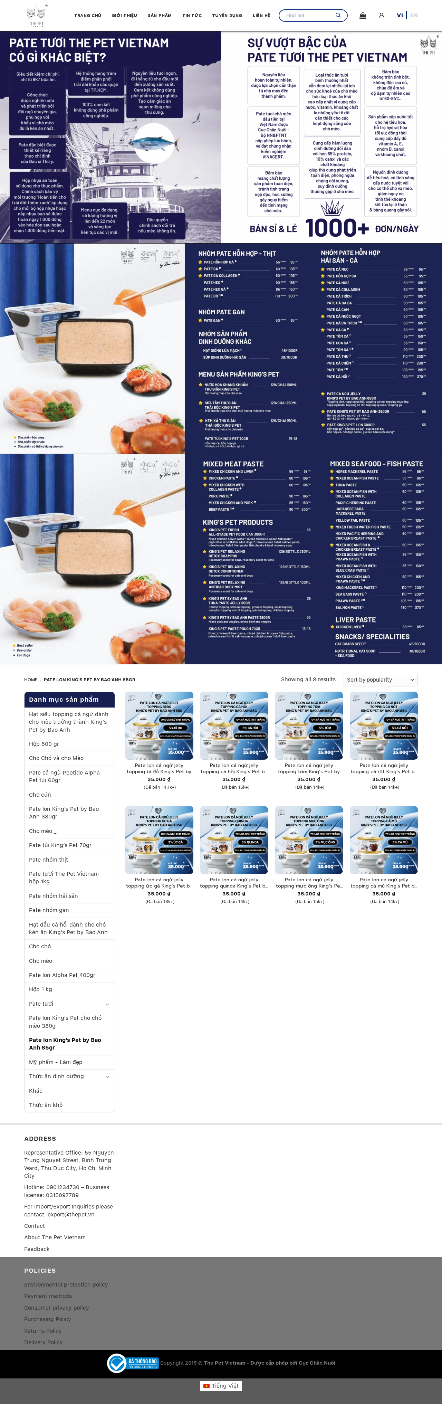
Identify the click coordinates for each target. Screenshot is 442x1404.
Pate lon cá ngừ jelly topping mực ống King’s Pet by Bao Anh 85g (309, 883)
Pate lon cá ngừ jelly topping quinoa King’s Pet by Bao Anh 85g (234, 883)
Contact (34, 1226)
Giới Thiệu (124, 15)
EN (414, 15)
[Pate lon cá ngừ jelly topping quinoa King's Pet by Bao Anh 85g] (234, 840)
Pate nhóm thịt (48, 859)
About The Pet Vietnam (55, 1237)
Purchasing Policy (47, 1319)
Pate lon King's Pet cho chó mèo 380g (65, 1022)
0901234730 (62, 1187)
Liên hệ (261, 15)
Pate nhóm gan (49, 910)
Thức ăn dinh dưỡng (56, 1076)
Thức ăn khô (46, 1105)
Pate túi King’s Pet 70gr (60, 845)
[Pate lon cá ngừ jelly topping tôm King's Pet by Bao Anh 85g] (309, 726)
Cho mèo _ (42, 831)
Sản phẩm (160, 15)
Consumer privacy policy (56, 1307)
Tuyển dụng (227, 15)
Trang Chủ (87, 15)
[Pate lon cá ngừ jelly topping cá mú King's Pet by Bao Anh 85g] (384, 840)
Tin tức (192, 15)
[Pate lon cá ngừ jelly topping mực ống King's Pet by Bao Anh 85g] (309, 840)
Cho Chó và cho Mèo (56, 758)
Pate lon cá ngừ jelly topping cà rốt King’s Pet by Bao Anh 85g (383, 768)
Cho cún (40, 794)
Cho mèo (40, 961)
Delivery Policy (43, 1342)
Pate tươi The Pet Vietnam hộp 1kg (64, 878)
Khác (35, 1091)
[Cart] (362, 15)
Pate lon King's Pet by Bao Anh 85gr (65, 1044)
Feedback (37, 1248)
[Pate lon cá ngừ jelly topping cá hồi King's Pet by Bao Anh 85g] (234, 726)
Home (31, 679)
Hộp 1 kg (40, 989)
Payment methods (48, 1296)
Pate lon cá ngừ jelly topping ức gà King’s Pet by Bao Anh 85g (159, 883)
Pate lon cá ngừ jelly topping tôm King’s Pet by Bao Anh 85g (309, 768)
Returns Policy (43, 1330)
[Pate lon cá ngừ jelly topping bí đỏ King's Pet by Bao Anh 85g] (159, 726)
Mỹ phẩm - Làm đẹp (56, 1062)
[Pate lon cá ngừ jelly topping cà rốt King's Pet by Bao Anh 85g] (384, 726)
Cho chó (40, 946)
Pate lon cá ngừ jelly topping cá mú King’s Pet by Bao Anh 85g (383, 883)
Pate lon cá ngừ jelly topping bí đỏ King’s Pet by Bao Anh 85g (159, 768)
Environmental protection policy (66, 1284)
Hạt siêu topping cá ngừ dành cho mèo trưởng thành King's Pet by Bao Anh (68, 722)
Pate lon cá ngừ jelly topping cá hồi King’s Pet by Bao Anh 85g (234, 768)
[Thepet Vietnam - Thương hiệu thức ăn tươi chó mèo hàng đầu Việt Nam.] (49, 15)
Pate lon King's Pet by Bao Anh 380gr (64, 813)
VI (400, 15)
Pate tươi (41, 1003)
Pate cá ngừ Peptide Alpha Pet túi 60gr (64, 776)
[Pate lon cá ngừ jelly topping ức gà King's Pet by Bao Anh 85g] (159, 840)
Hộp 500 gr (44, 744)
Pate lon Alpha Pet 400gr (62, 975)
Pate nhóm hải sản (53, 896)
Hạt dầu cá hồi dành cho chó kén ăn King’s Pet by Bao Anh (68, 928)
